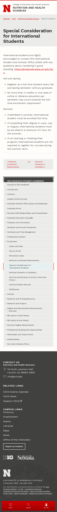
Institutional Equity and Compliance (16, 491)
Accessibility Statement (33, 489)
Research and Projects (16, 304)
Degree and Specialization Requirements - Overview (24, 309)
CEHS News (9, 396)
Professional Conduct (16, 237)
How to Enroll (15, 251)
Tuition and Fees (16, 246)
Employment (10, 416)
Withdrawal (14, 289)
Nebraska (6, 19)
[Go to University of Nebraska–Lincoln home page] (7, 8)
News (6, 435)
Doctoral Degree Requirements (20, 325)
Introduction (12, 190)
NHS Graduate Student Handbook (25, 181)
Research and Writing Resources (21, 299)
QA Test (20, 489)
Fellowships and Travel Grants (20, 335)
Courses (10, 294)
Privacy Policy (8, 493)
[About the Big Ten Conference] (8, 457)
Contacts (11, 194)
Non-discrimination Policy (18, 344)
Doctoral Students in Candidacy (40, 164)
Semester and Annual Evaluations (21, 227)
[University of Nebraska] (26, 457)
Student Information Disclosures (40, 493)
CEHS (14, 19)
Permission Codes (16, 256)
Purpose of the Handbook (18, 185)
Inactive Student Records (20, 285)
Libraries (8, 426)
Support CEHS (11, 401)
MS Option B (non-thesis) (17, 320)
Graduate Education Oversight (20, 218)
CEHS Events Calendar (16, 391)
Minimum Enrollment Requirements (13, 164)
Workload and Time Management (21, 232)
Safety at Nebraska (21, 493)
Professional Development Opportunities (24, 330)
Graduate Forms (14, 208)
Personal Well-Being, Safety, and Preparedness (27, 213)
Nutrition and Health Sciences (29, 9)
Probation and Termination (18, 223)
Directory (8, 412)
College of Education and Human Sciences (31, 4)
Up (29, 162)
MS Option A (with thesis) (18, 316)
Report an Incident (14, 446)
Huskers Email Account (17, 199)
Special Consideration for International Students (20, 266)
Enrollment (12, 241)
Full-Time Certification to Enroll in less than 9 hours (27, 278)
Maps (6, 430)
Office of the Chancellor (17, 439)
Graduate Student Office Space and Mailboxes (27, 204)
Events (7, 421)
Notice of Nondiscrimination (40, 491)
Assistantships (13, 339)
